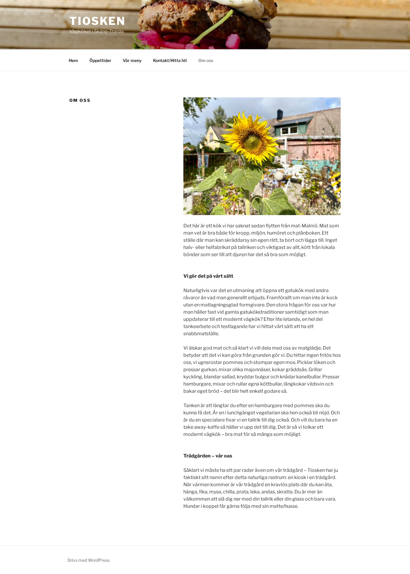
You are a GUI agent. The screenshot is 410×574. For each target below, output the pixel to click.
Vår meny (132, 60)
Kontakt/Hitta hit (170, 60)
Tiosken (97, 21)
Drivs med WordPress (89, 560)
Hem (73, 60)
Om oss (205, 60)
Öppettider (100, 60)
